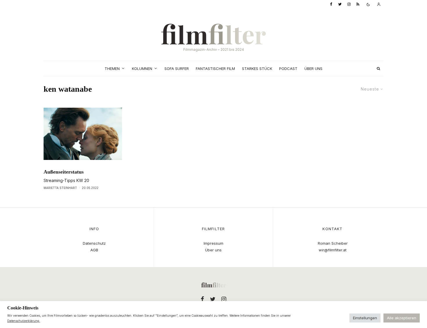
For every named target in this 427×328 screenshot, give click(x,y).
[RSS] (358, 4)
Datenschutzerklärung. (23, 320)
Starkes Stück (257, 68)
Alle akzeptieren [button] (401, 318)
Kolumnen (142, 68)
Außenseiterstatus (64, 172)
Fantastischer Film (215, 68)
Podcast (288, 68)
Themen (112, 68)
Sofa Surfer (176, 68)
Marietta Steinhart (60, 188)
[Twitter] (340, 4)
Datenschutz (94, 243)
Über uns (313, 68)
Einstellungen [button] (365, 318)
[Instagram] (349, 4)
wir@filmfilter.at (333, 250)
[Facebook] (331, 4)
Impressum (213, 243)
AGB (94, 250)
